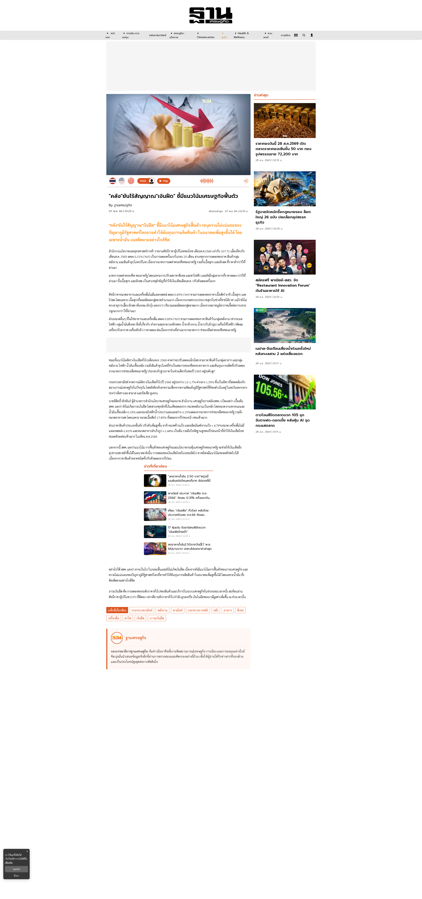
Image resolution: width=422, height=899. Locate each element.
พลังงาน (162, 610)
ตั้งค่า (16, 875)
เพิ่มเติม (9, 862)
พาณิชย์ (177, 610)
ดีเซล (240, 610)
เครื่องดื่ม (113, 618)
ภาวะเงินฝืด (157, 618)
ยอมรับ (16, 869)
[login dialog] (311, 35)
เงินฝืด (140, 618)
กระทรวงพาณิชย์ (142, 610)
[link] (285, 135)
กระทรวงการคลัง (198, 610)
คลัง (215, 610)
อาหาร (228, 610)
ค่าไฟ (127, 618)
